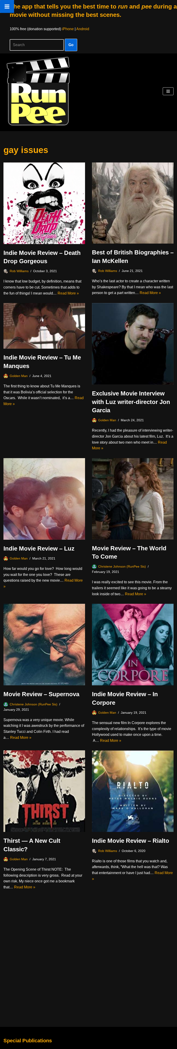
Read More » (68, 293)
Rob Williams (19, 271)
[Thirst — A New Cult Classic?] (44, 791)
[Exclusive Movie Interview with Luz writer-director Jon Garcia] (133, 344)
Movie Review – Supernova (41, 694)
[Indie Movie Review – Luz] (44, 499)
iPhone (68, 29)
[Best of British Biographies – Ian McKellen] (133, 203)
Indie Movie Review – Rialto (130, 840)
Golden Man (19, 376)
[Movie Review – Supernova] (44, 644)
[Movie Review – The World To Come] (133, 498)
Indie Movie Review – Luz (38, 548)
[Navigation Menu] (168, 91)
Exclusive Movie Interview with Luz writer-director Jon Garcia (131, 402)
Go (71, 45)
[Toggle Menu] (7, 6)
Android (82, 29)
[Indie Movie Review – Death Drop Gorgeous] (44, 203)
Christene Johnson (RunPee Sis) (122, 566)
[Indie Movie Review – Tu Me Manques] (44, 326)
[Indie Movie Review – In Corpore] (133, 644)
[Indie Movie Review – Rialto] (133, 791)
